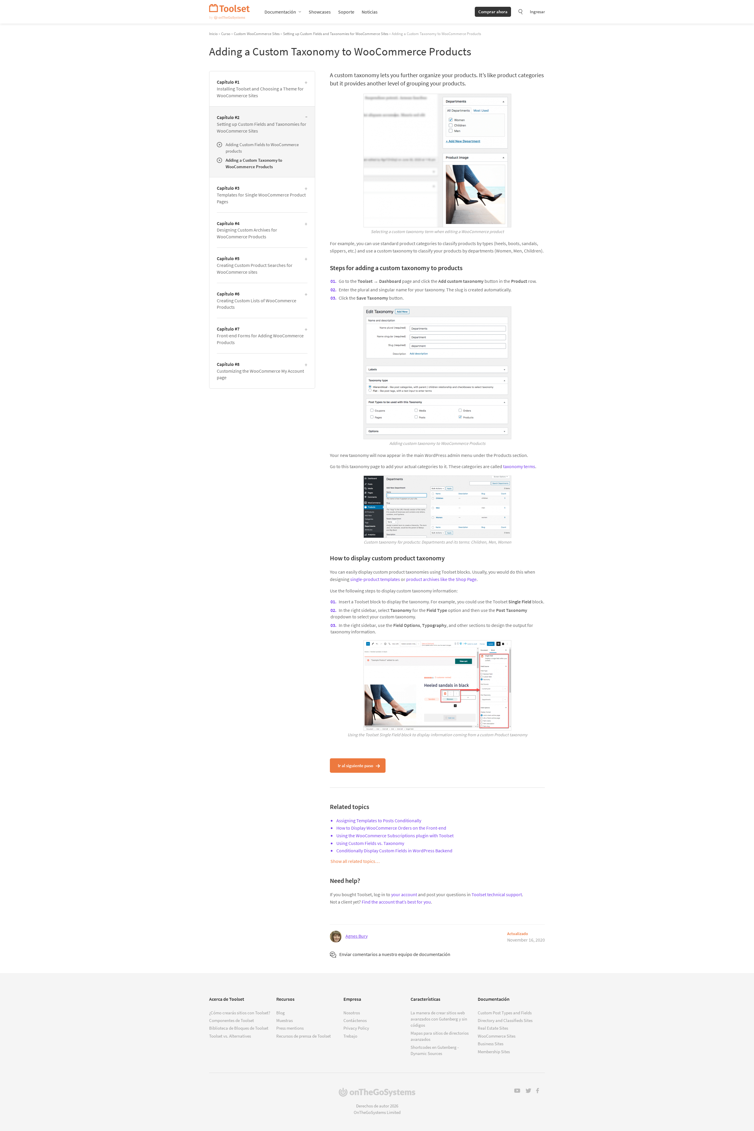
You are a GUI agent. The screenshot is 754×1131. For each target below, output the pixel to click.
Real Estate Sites (493, 1028)
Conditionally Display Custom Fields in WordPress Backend (394, 850)
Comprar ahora (492, 11)
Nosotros (351, 1013)
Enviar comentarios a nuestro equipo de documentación (394, 954)
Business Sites (490, 1043)
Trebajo (350, 1036)
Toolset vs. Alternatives (230, 1036)
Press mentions (290, 1028)
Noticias (370, 12)
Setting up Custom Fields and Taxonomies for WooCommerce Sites (335, 33)
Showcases (320, 12)
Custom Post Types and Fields (505, 1013)
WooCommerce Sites (496, 1036)
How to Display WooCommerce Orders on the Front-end (391, 828)
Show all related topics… (355, 861)
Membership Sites (494, 1051)
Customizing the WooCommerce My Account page (260, 371)
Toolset (229, 11)
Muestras (284, 1020)
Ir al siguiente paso (355, 765)
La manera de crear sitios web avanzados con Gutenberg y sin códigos (439, 1019)
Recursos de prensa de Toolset (303, 1036)
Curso (225, 33)
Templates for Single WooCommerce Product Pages (261, 194)
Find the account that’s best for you (396, 902)
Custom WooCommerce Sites (257, 33)
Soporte (346, 12)
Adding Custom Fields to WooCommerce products (262, 147)
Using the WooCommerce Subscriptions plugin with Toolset (395, 835)
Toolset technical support (497, 894)
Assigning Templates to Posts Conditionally (378, 820)
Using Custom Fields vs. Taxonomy (370, 843)
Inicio (213, 33)
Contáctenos (355, 1020)
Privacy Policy (356, 1028)
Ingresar (537, 11)
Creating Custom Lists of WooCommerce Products (256, 300)
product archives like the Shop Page (441, 579)
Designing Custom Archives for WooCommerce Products (247, 230)
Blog (280, 1013)
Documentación (280, 12)
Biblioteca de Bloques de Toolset (238, 1028)
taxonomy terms (519, 466)
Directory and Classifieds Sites (505, 1020)
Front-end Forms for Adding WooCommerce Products (260, 335)
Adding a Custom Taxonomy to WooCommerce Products (254, 163)
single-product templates (375, 579)
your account (404, 894)
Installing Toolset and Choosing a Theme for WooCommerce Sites (260, 88)
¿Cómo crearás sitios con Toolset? (239, 1013)
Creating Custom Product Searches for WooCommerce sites (254, 265)
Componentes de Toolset (231, 1020)
